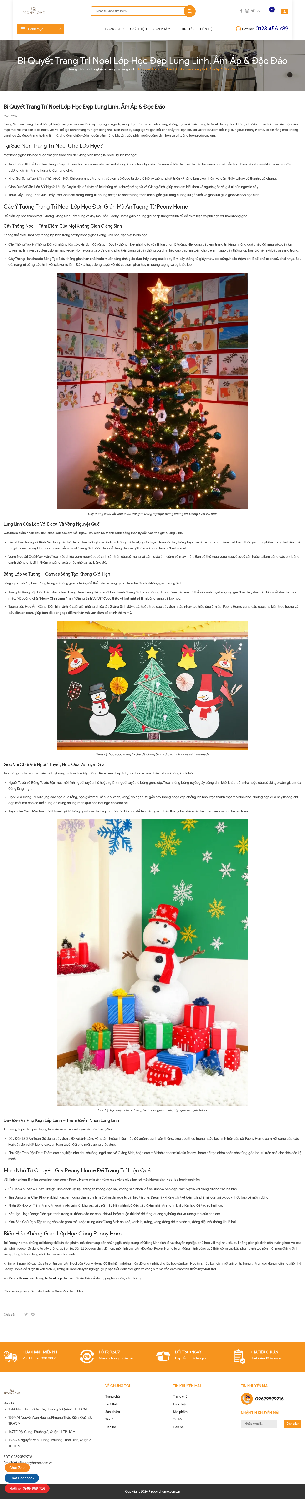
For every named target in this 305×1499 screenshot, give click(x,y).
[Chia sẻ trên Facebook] (19, 1315)
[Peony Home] (48, 11)
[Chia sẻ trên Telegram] (33, 1315)
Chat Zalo (17, 1468)
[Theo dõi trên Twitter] (253, 11)
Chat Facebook (22, 1478)
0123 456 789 (271, 28)
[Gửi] (190, 11)
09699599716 (269, 1399)
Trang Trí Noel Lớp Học (52, 1278)
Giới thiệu (138, 29)
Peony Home (18, 1278)
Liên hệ (206, 29)
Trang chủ (114, 29)
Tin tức (187, 29)
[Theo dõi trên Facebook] (241, 11)
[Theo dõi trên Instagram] (247, 11)
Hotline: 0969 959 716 (27, 1488)
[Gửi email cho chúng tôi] (258, 11)
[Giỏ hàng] (268, 11)
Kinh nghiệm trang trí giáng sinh (111, 69)
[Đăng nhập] (284, 11)
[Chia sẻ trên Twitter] (26, 1315)
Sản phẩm (161, 29)
